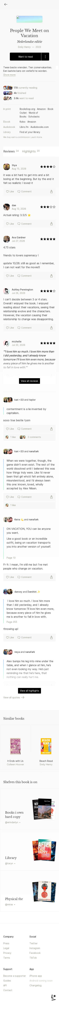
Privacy (7, 952)
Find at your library (30, 132)
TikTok (33, 957)
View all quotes (11, 697)
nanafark (34, 451)
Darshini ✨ (34, 591)
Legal (6, 948)
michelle (16, 341)
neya (17, 651)
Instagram (35, 948)
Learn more (36, 137)
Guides (7, 980)
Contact (7, 990)
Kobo (22, 121)
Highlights (31, 151)
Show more (9, 74)
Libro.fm (24, 127)
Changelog (35, 985)
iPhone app (36, 975)
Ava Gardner (19, 237)
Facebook (35, 952)
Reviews (11, 151)
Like (12, 191)
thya (14, 165)
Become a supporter (14, 975)
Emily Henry (24, 47)
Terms (6, 957)
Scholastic (34, 116)
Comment (26, 191)
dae (14, 205)
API (5, 985)
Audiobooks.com (39, 127)
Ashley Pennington (22, 289)
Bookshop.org (27, 109)
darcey (18, 591)
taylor (32, 399)
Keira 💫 (18, 519)
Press (6, 943)
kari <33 (19, 399)
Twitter (34, 943)
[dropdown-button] (45, 57)
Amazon (41, 109)
